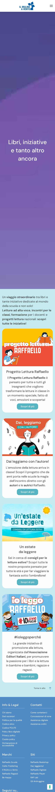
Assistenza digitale (39, 720)
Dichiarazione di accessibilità (9, 744)
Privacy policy (8, 735)
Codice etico (8, 724)
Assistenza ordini (38, 724)
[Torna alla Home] (27, 6)
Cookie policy (8, 739)
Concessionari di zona (41, 716)
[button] (51, 6)
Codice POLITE (9, 727)
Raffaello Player (38, 773)
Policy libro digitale (11, 731)
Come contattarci (39, 712)
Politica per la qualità (12, 720)
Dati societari (8, 716)
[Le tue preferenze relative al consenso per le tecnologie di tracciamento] (50, 787)
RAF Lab (34, 777)
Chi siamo (6, 712)
